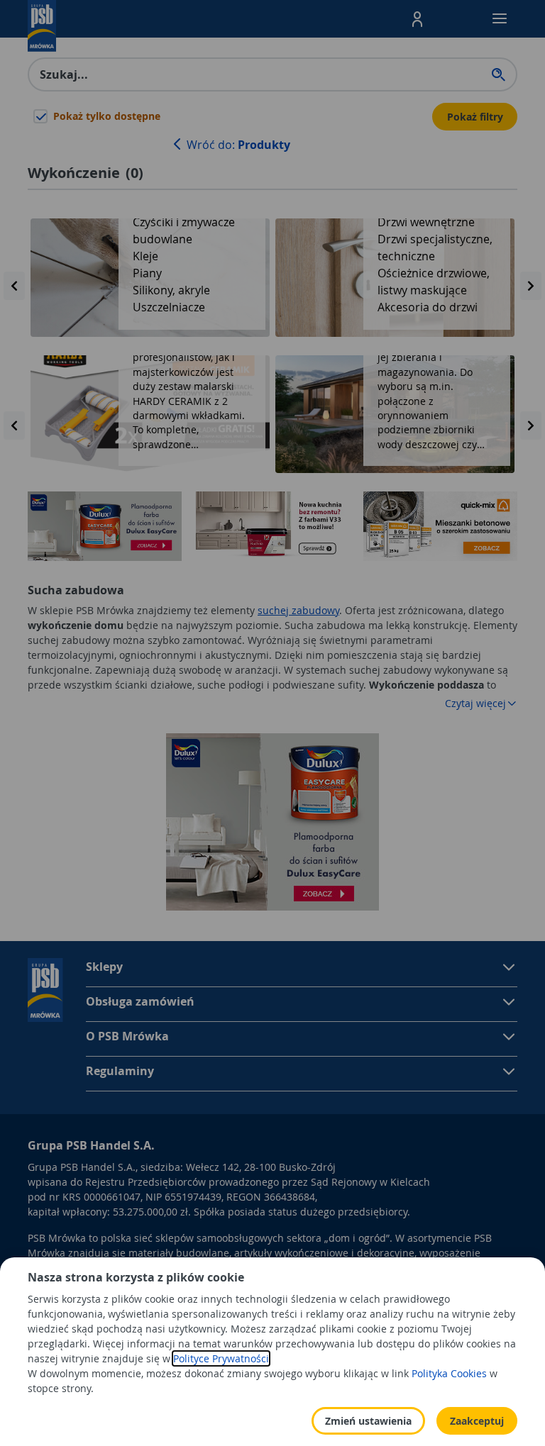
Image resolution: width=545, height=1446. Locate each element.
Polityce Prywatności (221, 1358)
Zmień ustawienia (368, 1421)
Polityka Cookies (449, 1373)
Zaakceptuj (477, 1421)
